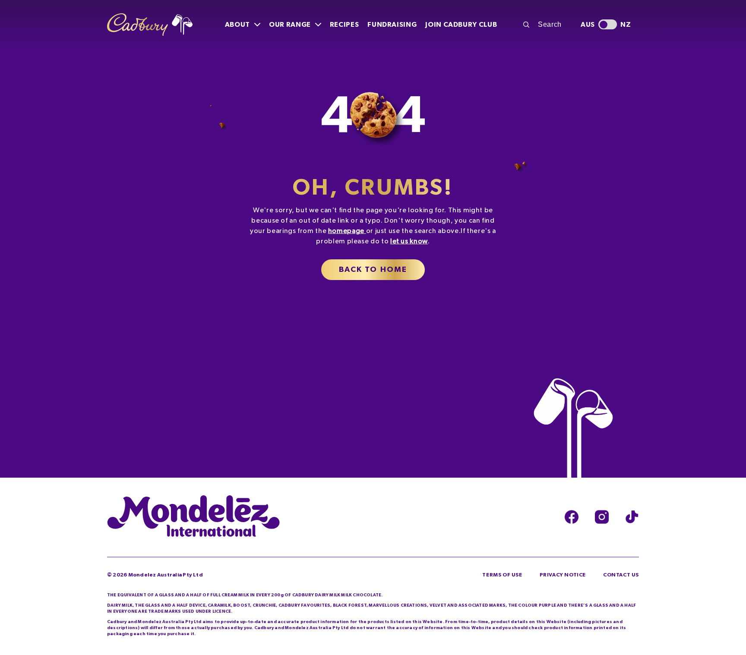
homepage (346, 230)
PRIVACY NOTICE (563, 574)
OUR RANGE (290, 24)
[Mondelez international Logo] (193, 516)
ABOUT (237, 24)
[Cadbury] (150, 24)
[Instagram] (602, 517)
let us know (409, 241)
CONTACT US (621, 574)
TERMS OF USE (502, 574)
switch (607, 24)
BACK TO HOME (373, 270)
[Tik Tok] (632, 517)
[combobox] (547, 24)
